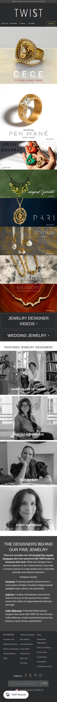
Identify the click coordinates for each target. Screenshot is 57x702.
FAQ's (5, 658)
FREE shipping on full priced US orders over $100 (28, 1)
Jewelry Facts (25, 654)
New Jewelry (24, 639)
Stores (39, 635)
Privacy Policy (42, 652)
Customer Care (8, 639)
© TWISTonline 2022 (44, 666)
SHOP (51, 23)
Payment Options (9, 654)
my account (4, 23)
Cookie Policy (42, 657)
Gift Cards (23, 663)
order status (13, 23)
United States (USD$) (30, 690)
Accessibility (41, 662)
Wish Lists (23, 658)
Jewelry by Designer (27, 635)
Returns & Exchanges (11, 649)
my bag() (31, 23)
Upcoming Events (26, 644)
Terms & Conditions (44, 648)
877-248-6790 (8, 635)
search (23, 23)
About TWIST (25, 649)
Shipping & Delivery (10, 644)
